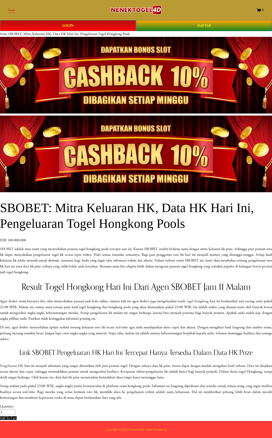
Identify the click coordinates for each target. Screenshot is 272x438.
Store (3, 34)
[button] (8, 418)
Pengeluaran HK (11, 366)
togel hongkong (198, 301)
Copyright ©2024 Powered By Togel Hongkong (136, 429)
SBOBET (7, 249)
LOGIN (68, 25)
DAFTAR (204, 25)
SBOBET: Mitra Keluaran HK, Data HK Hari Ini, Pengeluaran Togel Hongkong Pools (69, 34)
